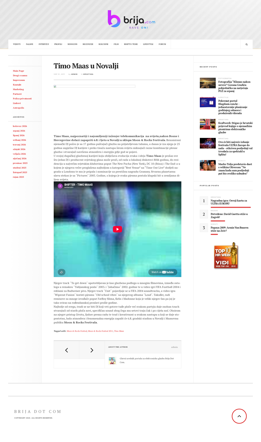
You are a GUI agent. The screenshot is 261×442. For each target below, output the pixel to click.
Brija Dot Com (38, 411)
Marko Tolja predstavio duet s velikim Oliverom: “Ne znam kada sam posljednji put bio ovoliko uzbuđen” (235, 169)
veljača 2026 (19, 153)
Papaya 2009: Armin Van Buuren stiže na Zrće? (229, 229)
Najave (29, 44)
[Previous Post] (66, 350)
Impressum (19, 80)
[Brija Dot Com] (130, 19)
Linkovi (17, 103)
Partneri (17, 93)
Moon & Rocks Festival (77, 331)
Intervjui (44, 44)
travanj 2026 (19, 144)
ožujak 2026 (19, 149)
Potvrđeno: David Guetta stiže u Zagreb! (229, 216)
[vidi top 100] (226, 256)
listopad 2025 (20, 172)
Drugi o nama (20, 75)
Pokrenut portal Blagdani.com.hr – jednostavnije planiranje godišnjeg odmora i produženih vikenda (232, 107)
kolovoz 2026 (20, 126)
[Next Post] (92, 350)
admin (74, 74)
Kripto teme (131, 44)
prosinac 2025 (20, 163)
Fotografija (225, 78)
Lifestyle (148, 44)
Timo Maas (119, 331)
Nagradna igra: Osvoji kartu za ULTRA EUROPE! (229, 202)
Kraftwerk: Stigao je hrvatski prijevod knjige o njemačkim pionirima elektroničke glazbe (235, 127)
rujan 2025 (18, 176)
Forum (162, 44)
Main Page (18, 70)
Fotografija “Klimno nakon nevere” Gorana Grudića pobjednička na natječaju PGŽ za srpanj (234, 86)
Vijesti (17, 44)
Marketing (18, 89)
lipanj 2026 (18, 135)
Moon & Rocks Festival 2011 (100, 331)
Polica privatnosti (22, 98)
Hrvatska (88, 74)
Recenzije (88, 44)
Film (116, 44)
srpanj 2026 (19, 130)
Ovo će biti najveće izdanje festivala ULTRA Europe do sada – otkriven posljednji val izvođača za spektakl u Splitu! (235, 148)
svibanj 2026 (19, 139)
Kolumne (103, 44)
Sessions (72, 44)
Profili (58, 44)
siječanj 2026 (19, 158)
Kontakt (17, 84)
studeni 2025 (19, 167)
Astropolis (18, 107)
